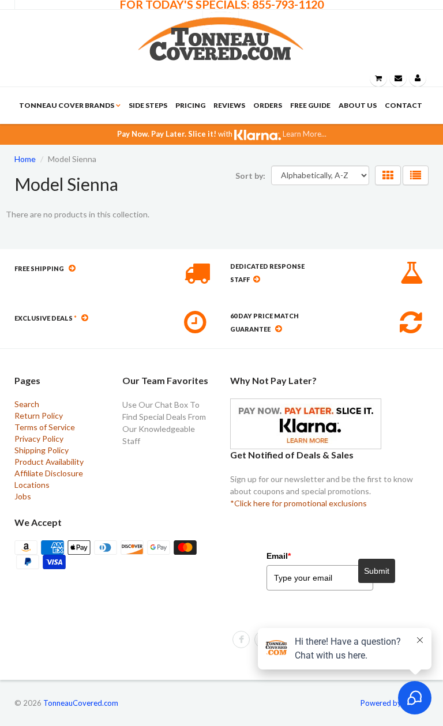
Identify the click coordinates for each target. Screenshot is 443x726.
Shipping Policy (41, 450)
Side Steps (148, 105)
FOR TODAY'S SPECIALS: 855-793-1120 (222, 4)
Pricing (190, 105)
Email (278, 556)
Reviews (229, 105)
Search (26, 404)
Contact (403, 105)
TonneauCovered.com (80, 703)
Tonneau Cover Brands (66, 105)
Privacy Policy (38, 438)
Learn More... (303, 133)
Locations (32, 485)
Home (25, 159)
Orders (267, 105)
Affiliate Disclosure (48, 473)
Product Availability (49, 462)
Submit (376, 570)
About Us (358, 105)
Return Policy (38, 415)
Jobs (22, 496)
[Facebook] (241, 639)
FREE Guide (310, 105)
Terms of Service (44, 427)
